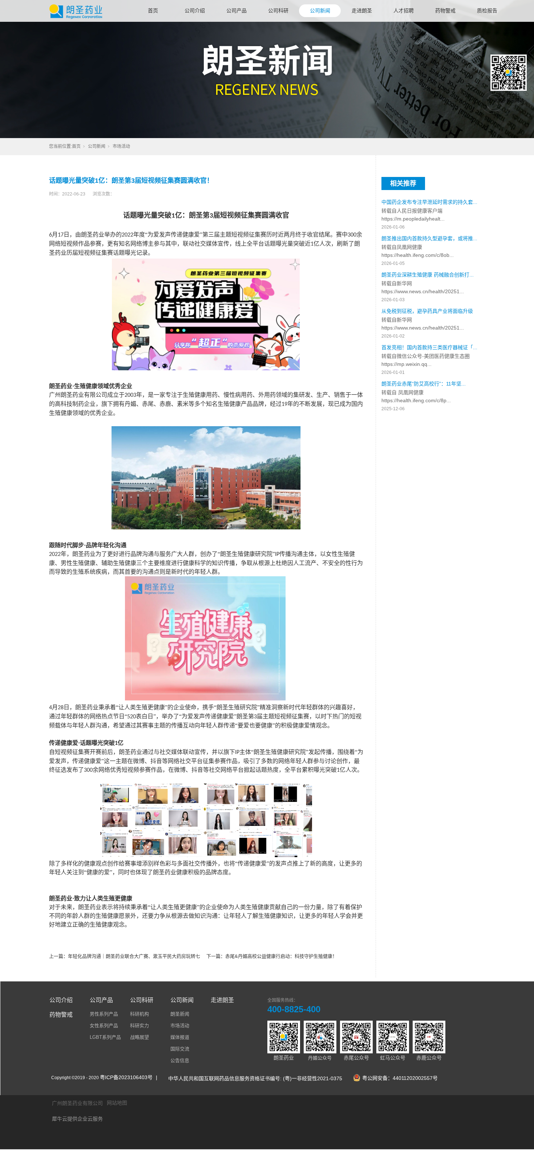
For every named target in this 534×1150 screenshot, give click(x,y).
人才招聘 (403, 10)
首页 (153, 10)
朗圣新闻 (179, 1014)
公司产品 (236, 10)
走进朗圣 (362, 10)
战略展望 (139, 1037)
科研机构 (139, 1014)
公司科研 (278, 10)
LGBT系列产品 (105, 1037)
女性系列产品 (104, 1025)
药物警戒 (445, 10)
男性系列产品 (104, 1014)
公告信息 (179, 1060)
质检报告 (487, 10)
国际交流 (179, 1049)
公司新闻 (320, 10)
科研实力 (139, 1025)
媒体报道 (179, 1037)
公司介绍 (195, 10)
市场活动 (121, 146)
